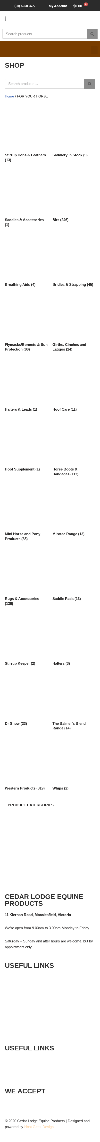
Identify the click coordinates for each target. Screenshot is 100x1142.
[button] (94, 50)
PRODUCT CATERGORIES (31, 805)
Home (9, 96)
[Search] (92, 34)
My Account (58, 6)
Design (48, 1127)
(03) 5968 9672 (24, 6)
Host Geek (33, 1127)
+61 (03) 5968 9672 (33, 1059)
